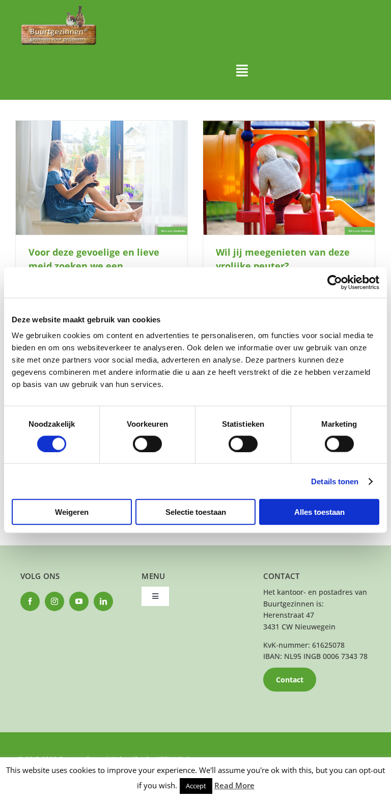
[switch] (147, 443)
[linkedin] (103, 601)
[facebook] (30, 601)
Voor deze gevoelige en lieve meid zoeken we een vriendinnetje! (94, 266)
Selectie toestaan (195, 512)
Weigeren (72, 512)
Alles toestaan (319, 512)
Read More (234, 785)
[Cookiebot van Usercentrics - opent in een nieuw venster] (334, 282)
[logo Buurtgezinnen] (58, 8)
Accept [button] (196, 785)
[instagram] (54, 601)
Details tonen (334, 481)
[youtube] (79, 601)
